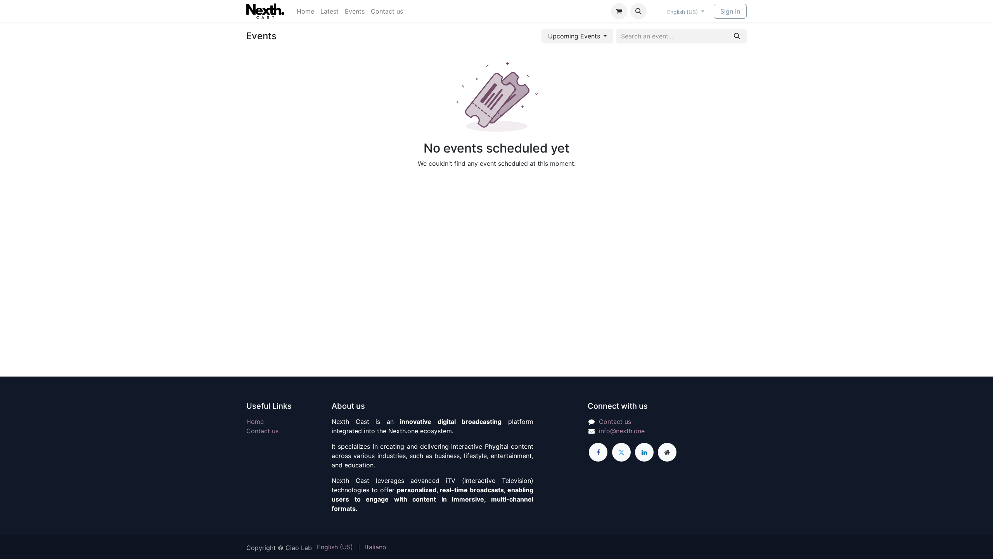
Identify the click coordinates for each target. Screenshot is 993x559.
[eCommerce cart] (619, 11)
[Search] (737, 36)
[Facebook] (598, 452)
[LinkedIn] (644, 452)
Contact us (262, 431)
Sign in (730, 11)
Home (255, 421)
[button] (638, 11)
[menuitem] (305, 11)
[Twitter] (621, 452)
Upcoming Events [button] (575, 36)
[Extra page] (667, 452)
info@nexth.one (622, 431)
